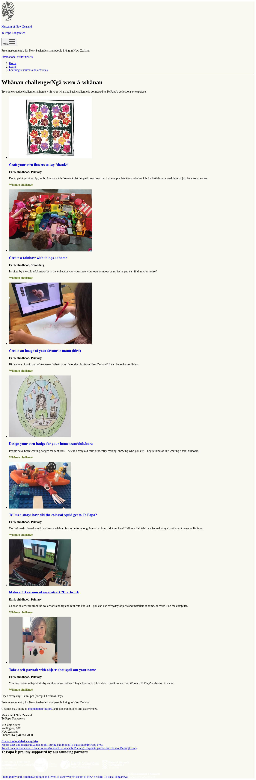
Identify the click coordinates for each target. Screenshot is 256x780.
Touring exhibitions (58, 744)
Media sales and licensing (16, 744)
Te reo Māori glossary (124, 748)
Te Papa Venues (39, 748)
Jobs (16, 741)
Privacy (68, 776)
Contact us (7, 741)
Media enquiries (28, 741)
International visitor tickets (17, 56)
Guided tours (39, 744)
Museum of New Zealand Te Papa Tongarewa (100, 776)
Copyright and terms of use (48, 776)
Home (12, 63)
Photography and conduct (16, 776)
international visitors (39, 708)
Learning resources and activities (28, 70)
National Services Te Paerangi (67, 748)
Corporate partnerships (98, 748)
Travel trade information (15, 748)
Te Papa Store (78, 744)
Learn (12, 66)
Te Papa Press (95, 744)
